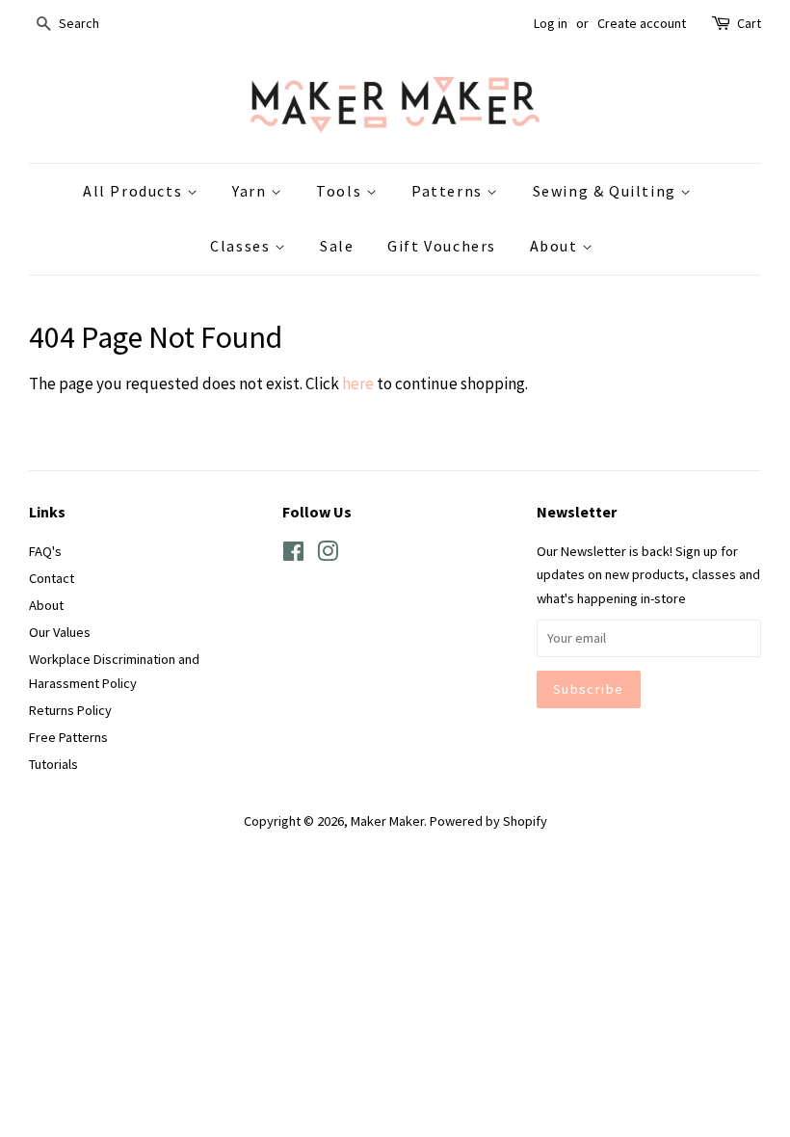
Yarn (251, 190)
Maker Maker (387, 821)
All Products (135, 190)
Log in (550, 23)
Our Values (60, 632)
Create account (641, 23)
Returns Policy (70, 710)
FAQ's (45, 551)
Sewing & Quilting (607, 190)
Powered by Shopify (488, 821)
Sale (337, 245)
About (556, 245)
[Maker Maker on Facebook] (293, 555)
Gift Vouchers (441, 245)
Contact (51, 578)
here (358, 383)
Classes (242, 245)
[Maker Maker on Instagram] (327, 555)
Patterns (449, 190)
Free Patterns (68, 737)
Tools (341, 190)
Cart (749, 23)
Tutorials (53, 764)
